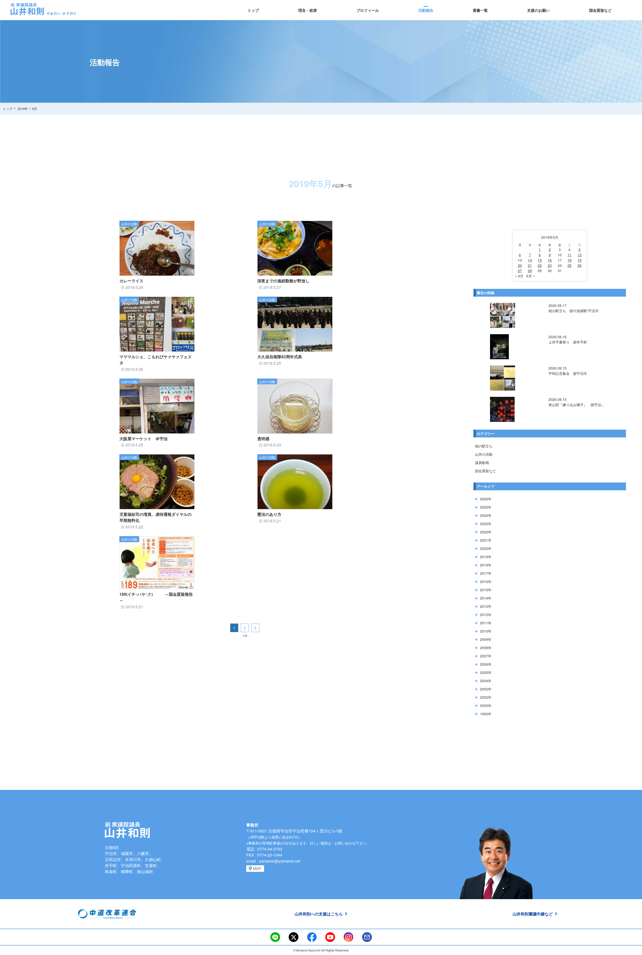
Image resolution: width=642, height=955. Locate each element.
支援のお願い (538, 10)
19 (580, 260)
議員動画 (482, 462)
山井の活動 (484, 454)
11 (570, 254)
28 (530, 270)
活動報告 (425, 10)
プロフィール (367, 10)
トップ (253, 10)
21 (530, 265)
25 (570, 265)
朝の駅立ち (484, 445)
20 (520, 265)
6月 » (530, 275)
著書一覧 (480, 10)
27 (520, 270)
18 (570, 260)
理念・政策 (307, 10)
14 (530, 260)
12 (580, 254)
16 (550, 260)
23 (550, 265)
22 (540, 265)
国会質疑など (600, 10)
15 (540, 260)
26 (580, 265)
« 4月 (519, 275)
